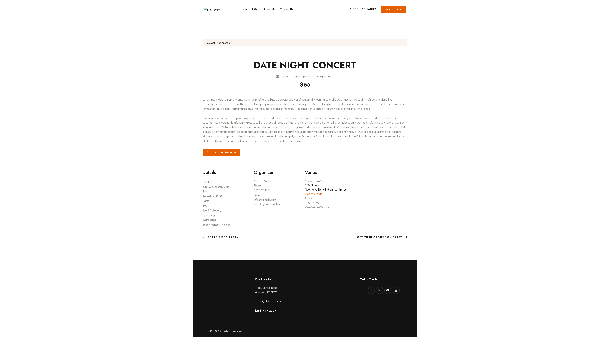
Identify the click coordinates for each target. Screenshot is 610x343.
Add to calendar (220, 152)
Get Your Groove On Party (380, 237)
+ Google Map (313, 194)
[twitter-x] (379, 290)
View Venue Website (317, 207)
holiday (226, 224)
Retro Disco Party (223, 237)
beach (206, 224)
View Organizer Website (268, 204)
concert (216, 224)
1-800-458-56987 (363, 9)
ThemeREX (208, 331)
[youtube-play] (387, 290)
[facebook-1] (371, 290)
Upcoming (209, 215)
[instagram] (396, 290)
